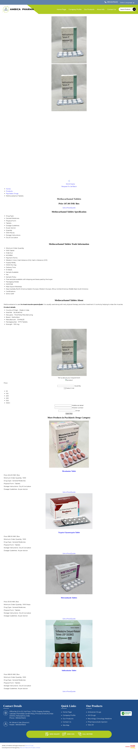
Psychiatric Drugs (12, 193)
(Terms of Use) (29, 745)
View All (91, 725)
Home (8, 189)
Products (9, 191)
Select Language (126, 2)
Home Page (61, 9)
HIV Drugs (92, 715)
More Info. (101, 9)
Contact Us (111, 9)
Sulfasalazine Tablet (69, 670)
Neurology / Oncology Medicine (100, 719)
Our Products (89, 9)
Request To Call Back (69, 186)
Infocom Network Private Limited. (30, 747)
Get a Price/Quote (69, 208)
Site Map (66, 725)
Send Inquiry (70, 184)
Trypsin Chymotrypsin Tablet (69, 532)
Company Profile (75, 9)
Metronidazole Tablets (69, 598)
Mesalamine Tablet (69, 471)
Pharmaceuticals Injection (97, 722)
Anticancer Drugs (94, 712)
